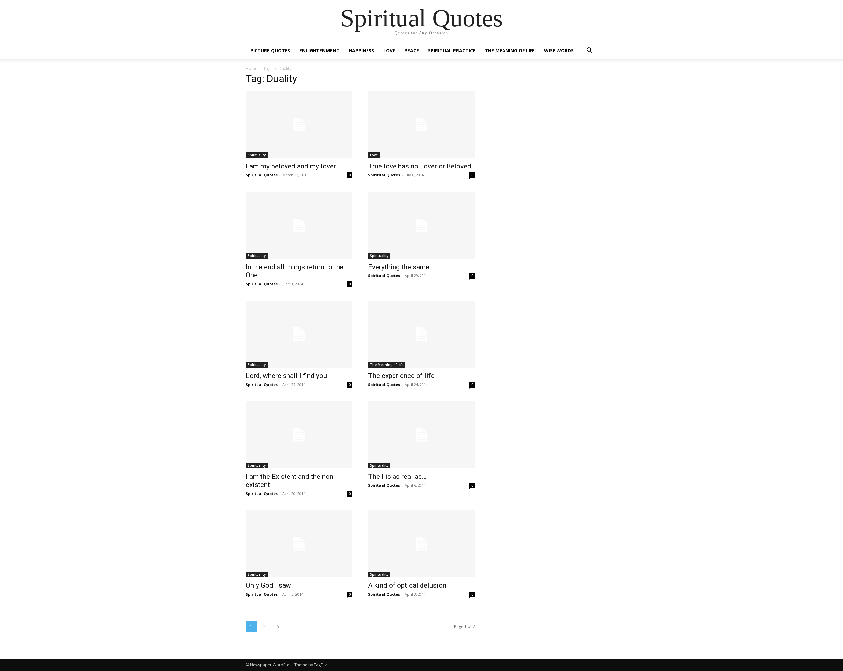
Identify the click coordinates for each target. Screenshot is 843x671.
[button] (589, 51)
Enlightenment (319, 50)
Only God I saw (268, 585)
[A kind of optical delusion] (421, 543)
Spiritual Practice (452, 50)
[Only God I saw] (299, 543)
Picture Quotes (270, 50)
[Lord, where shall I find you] (299, 334)
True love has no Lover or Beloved (419, 166)
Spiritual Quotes (262, 174)
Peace (411, 50)
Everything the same (398, 267)
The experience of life (401, 376)
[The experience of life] (421, 334)
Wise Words (559, 50)
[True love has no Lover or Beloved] (421, 124)
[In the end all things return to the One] (299, 225)
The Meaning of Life (510, 50)
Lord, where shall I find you (286, 376)
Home (251, 68)
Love (389, 50)
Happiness (361, 50)
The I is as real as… (397, 476)
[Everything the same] (421, 225)
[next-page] (278, 626)
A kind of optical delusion (407, 585)
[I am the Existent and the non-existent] (299, 434)
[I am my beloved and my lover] (299, 124)
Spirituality (257, 155)
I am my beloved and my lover (291, 166)
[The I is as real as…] (421, 434)
